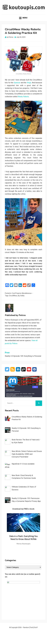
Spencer (17, 83)
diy (19, 295)
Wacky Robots (23, 97)
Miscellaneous (27, 293)
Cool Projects (16, 293)
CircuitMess (13, 295)
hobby (22, 295)
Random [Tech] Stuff (30, 627)
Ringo (29, 83)
